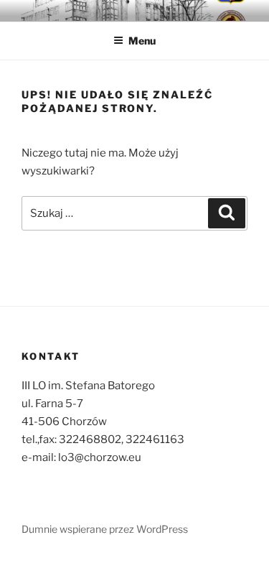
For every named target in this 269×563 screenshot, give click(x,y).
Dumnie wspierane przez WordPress (105, 529)
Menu (142, 40)
